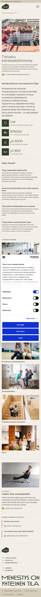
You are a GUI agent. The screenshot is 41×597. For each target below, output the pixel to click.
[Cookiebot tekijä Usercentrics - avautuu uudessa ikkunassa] (30, 257)
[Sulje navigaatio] (37, 6)
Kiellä (20, 338)
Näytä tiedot (30, 318)
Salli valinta (20, 331)
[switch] (36, 298)
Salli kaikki (20, 325)
